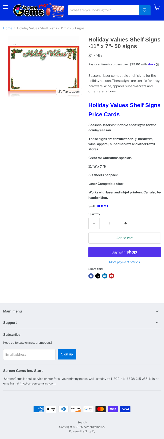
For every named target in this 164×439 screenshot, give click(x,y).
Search (82, 422)
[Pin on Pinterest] (111, 275)
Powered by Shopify (82, 431)
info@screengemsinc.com (38, 383)
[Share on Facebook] (91, 275)
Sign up (67, 354)
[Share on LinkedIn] (104, 275)
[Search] (145, 10)
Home (7, 28)
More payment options (124, 262)
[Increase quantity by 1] (125, 223)
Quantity (94, 214)
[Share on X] (97, 275)
